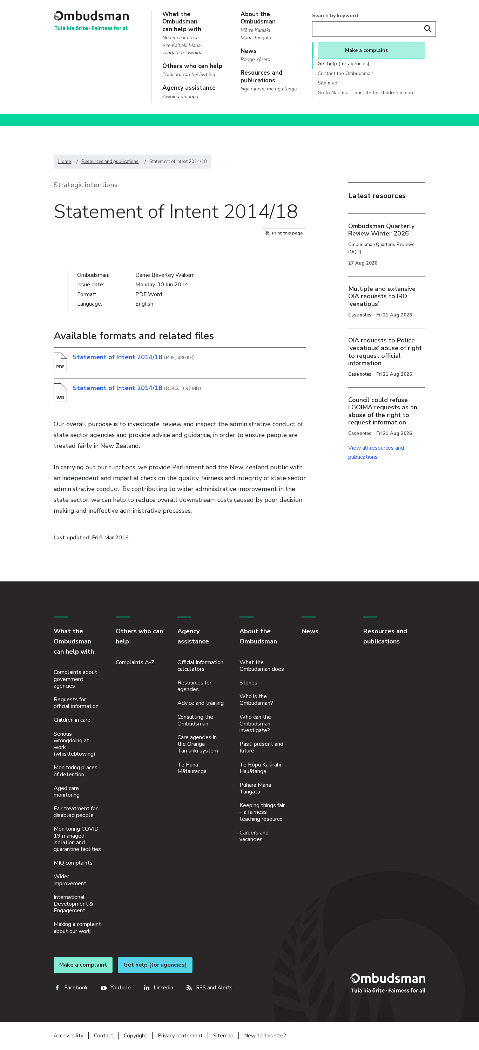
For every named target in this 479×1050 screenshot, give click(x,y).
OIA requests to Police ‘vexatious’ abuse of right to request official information (385, 351)
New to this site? (265, 1035)
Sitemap (223, 1035)
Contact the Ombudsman (345, 73)
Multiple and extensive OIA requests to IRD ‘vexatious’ (382, 296)
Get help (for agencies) (343, 63)
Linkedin (163, 987)
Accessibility (68, 1035)
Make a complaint (366, 50)
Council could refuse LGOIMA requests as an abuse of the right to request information (382, 411)
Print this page (287, 233)
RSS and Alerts (214, 987)
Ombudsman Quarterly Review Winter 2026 (381, 230)
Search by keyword (335, 15)
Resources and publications (110, 161)
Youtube (120, 987)
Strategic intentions (86, 185)
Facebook (76, 987)
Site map (327, 83)
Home (64, 161)
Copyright (135, 1035)
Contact (103, 1035)
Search (428, 29)
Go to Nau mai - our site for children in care (366, 92)
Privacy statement (180, 1035)
